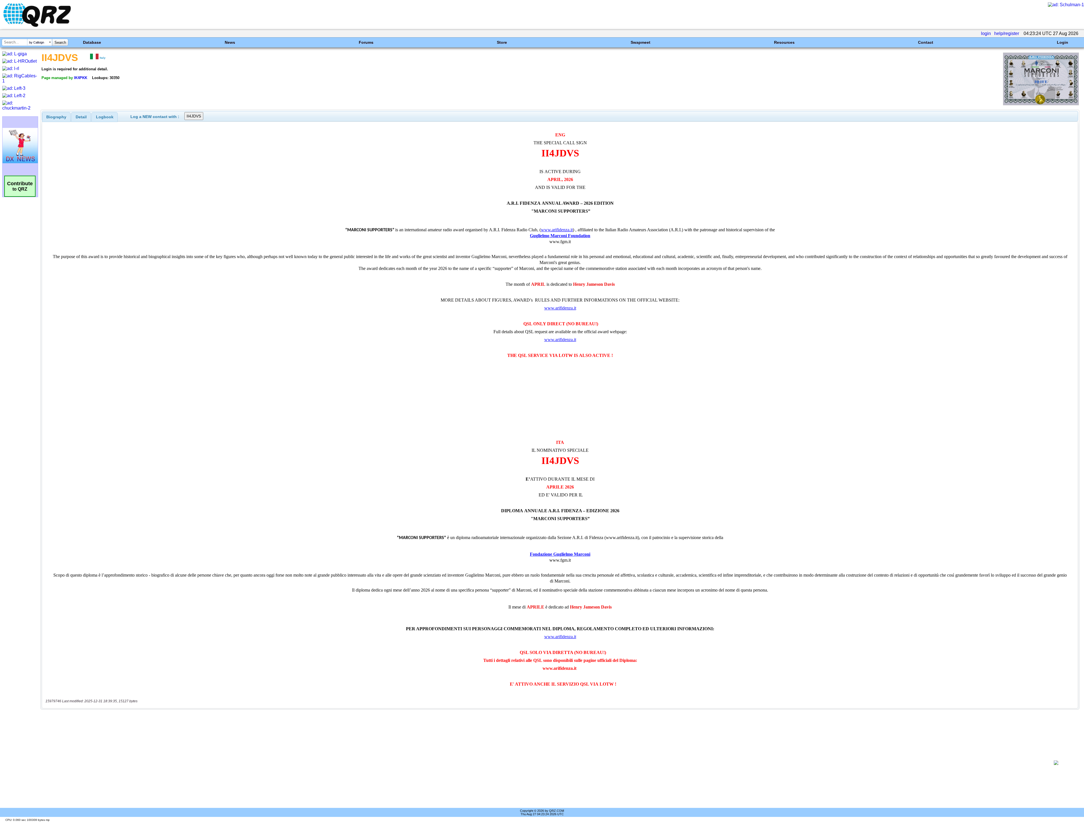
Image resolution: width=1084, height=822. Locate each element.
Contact (925, 42)
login (986, 33)
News (230, 42)
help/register (1006, 33)
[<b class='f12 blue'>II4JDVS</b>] (1041, 103)
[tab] (56, 117)
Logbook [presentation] (104, 117)
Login (1062, 42)
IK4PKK (80, 78)
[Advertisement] (541, 762)
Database (92, 42)
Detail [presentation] (81, 117)
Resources (784, 42)
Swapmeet (640, 42)
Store (502, 42)
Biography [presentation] (56, 117)
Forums (366, 42)
